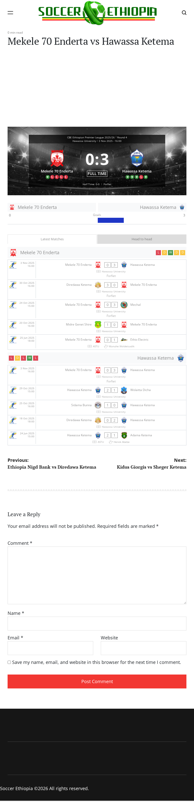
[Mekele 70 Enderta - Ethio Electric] (97, 342)
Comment (20, 543)
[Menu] (10, 12)
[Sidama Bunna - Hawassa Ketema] (97, 407)
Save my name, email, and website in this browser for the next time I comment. (96, 662)
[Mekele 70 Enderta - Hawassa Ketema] (97, 269)
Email (15, 638)
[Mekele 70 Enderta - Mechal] (97, 309)
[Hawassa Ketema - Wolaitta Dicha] (97, 392)
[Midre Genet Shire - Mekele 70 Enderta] (97, 327)
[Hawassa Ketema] (137, 162)
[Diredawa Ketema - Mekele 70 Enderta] (97, 289)
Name (16, 613)
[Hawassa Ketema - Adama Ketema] (97, 437)
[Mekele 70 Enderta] (57, 162)
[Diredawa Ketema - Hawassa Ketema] (97, 422)
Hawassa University (84, 141)
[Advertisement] (97, 88)
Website (109, 638)
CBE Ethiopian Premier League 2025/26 (91, 137)
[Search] (184, 12)
